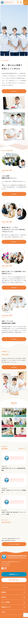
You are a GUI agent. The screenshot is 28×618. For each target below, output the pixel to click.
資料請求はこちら (14, 574)
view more (14, 91)
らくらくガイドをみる (14, 544)
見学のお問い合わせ (14, 580)
